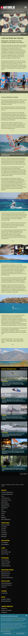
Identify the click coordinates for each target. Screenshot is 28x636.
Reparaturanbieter (5, 525)
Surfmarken (4, 526)
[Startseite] (8, 8)
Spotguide (3, 511)
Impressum (4, 587)
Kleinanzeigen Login (6, 552)
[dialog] (14, 625)
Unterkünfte (4, 534)
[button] (14, 631)
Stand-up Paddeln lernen (7, 577)
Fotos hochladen (5, 560)
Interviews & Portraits (6, 500)
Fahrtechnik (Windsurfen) (7, 492)
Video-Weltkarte (5, 544)
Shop (2, 509)
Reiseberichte (9, 11)
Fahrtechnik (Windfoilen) (7, 494)
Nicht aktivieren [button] (20, 633)
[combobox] (26, 615)
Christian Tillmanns (17, 341)
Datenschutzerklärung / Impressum (7, 629)
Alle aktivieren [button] (7, 633)
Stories (3, 513)
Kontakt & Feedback (5, 599)
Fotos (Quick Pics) (5, 498)
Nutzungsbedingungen (6, 583)
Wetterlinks (3, 536)
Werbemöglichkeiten (6, 601)
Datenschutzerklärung (6, 585)
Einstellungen (4, 593)
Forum (2, 496)
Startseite (3, 11)
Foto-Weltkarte (4, 542)
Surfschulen (4, 532)
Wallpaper (3, 517)
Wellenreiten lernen (5, 573)
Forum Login (4, 550)
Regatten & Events (5, 506)
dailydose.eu (4, 610)
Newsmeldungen (5, 504)
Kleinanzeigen (4, 502)
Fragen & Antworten (5, 565)
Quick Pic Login (4, 554)
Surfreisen (3, 528)
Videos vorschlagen (5, 562)
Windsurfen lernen (5, 571)
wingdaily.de (4, 612)
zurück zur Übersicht (23, 368)
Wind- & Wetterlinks (5, 519)
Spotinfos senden (5, 563)
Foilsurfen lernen (5, 575)
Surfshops (3, 530)
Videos (2, 515)
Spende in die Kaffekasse (16, 619)
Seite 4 (14, 11)
